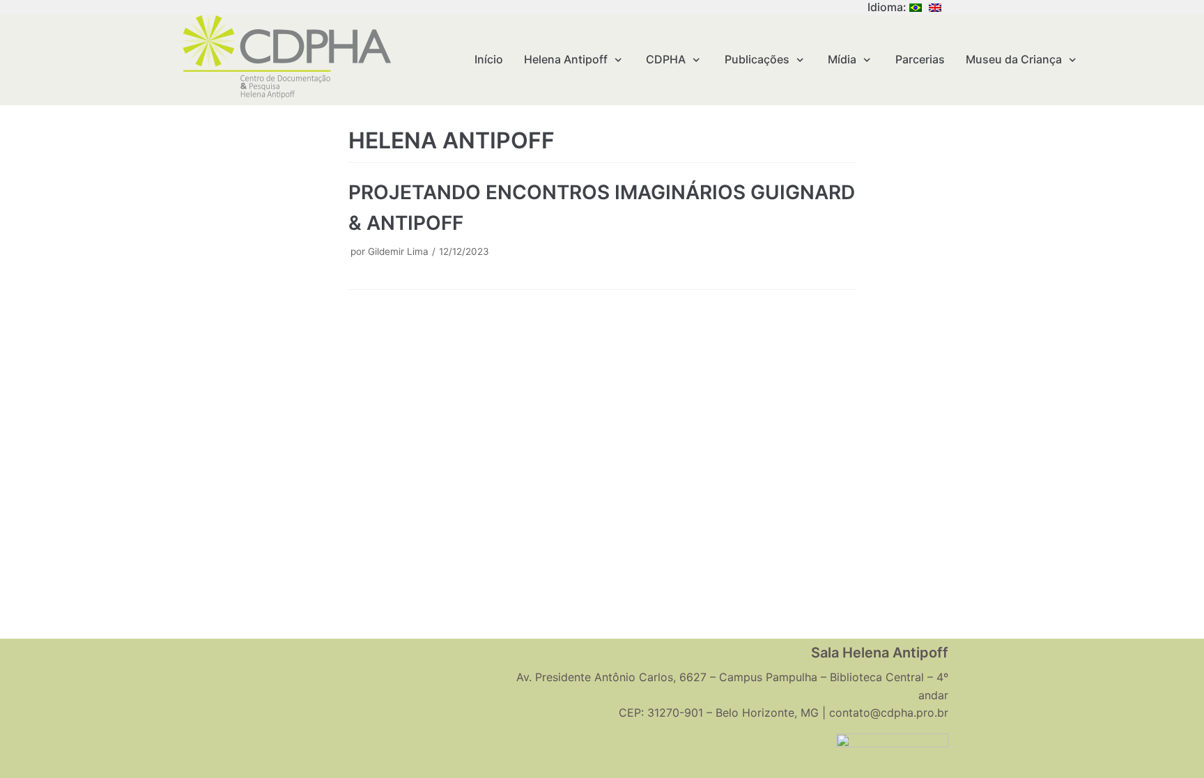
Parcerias (920, 59)
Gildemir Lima (398, 251)
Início (488, 59)
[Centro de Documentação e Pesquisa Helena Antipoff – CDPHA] (286, 57)
